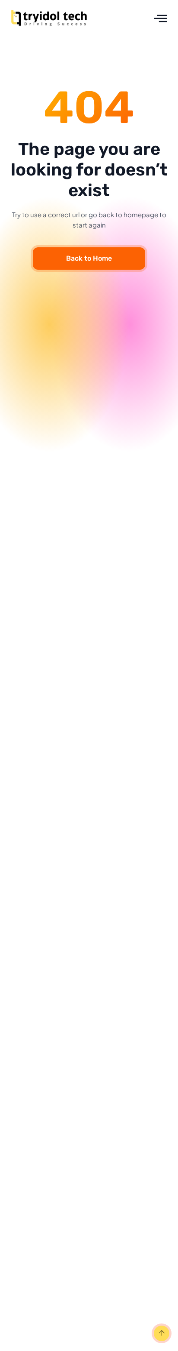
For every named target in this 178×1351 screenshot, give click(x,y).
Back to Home (89, 258)
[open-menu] (160, 18)
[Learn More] (160, 1334)
